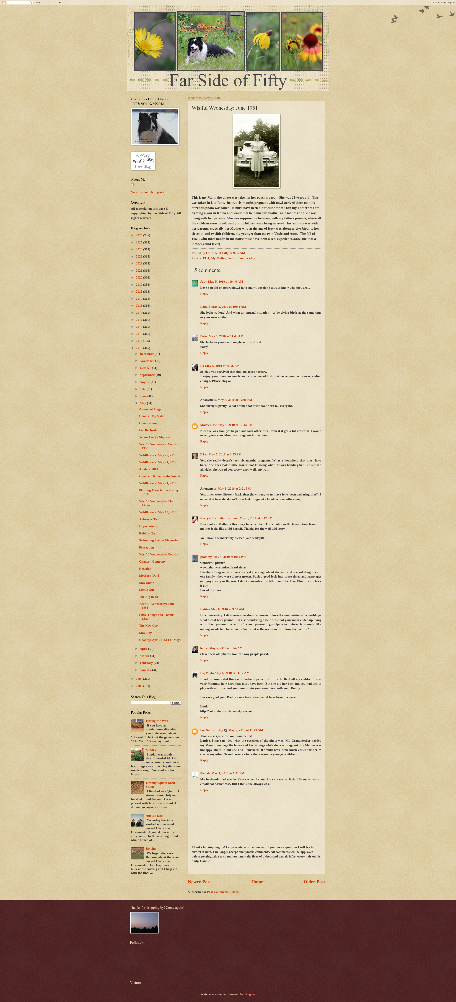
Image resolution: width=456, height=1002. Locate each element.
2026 (139, 235)
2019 (139, 284)
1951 (206, 258)
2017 (139, 298)
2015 (139, 312)
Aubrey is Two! (149, 519)
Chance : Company (152, 561)
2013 (139, 327)
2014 (139, 320)
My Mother (218, 258)
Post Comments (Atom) (223, 892)
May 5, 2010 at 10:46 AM (225, 281)
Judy (203, 281)
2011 (139, 341)
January (146, 670)
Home (257, 881)
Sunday (151, 750)
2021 (139, 270)
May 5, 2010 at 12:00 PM (235, 400)
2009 (139, 679)
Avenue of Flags (150, 409)
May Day (145, 632)
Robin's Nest (148, 533)
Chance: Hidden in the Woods (159, 476)
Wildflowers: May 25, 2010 (157, 455)
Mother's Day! (149, 575)
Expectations (148, 526)
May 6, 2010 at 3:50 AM (227, 609)
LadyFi (205, 306)
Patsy (204, 336)
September (148, 375)
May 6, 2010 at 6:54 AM (226, 648)
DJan (204, 454)
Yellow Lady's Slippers (154, 437)
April (144, 648)
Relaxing (145, 568)
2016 (139, 305)
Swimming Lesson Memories (159, 540)
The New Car (148, 625)
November (147, 361)
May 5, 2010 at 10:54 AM (228, 306)
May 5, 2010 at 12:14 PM (235, 425)
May (143, 403)
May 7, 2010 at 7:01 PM (227, 773)
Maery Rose (208, 425)
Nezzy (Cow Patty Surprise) (219, 518)
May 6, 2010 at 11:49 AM (245, 730)
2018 (139, 291)
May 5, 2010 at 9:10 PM (229, 556)
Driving (151, 848)
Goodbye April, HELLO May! (160, 640)
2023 (139, 256)
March (145, 656)
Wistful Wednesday (241, 258)
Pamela (205, 773)
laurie (204, 648)
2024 (139, 249)
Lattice (205, 609)
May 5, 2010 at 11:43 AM (226, 336)
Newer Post (199, 881)
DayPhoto (207, 673)
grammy (206, 556)
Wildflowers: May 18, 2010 (157, 512)
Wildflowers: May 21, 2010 (157, 483)
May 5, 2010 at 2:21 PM (234, 488)
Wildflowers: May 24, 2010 (157, 462)
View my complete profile (148, 192)
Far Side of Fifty (211, 730)
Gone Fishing (148, 423)
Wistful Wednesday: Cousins (159, 554)
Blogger (250, 994)
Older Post (314, 881)
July (143, 389)
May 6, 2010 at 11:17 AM (232, 673)
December (147, 354)
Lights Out (146, 589)
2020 (139, 277)
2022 (139, 263)
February (147, 663)
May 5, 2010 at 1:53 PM (225, 454)
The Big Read (148, 597)
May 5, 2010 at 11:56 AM (222, 366)
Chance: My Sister (152, 416)
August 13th (154, 815)
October (146, 368)
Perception (146, 547)
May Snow (146, 582)
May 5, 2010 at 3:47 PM (256, 518)
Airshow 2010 (148, 469)
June (143, 396)
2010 (139, 348)
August (145, 382)
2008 (139, 686)
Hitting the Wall (157, 721)
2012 (139, 334)
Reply (204, 293)
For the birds (148, 430)
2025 (139, 242)
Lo (202, 366)
